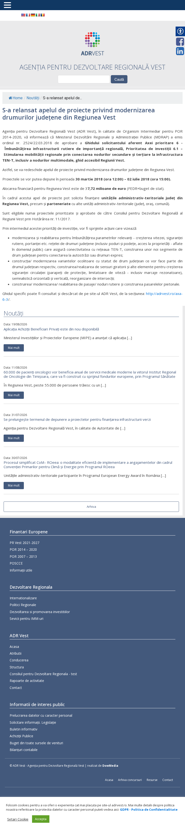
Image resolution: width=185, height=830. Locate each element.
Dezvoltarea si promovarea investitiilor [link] (40, 611)
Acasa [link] (14, 646)
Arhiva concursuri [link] (130, 780)
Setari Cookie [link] (17, 819)
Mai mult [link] (14, 348)
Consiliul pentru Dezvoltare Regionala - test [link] (43, 674)
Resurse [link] (152, 780)
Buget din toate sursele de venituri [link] (36, 743)
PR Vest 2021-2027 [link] (24, 542)
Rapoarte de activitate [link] (27, 680)
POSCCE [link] (16, 563)
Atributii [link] (15, 653)
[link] (23, 15)
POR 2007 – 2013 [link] (23, 556)
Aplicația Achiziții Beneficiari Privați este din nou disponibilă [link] (51, 329)
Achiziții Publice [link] (21, 736)
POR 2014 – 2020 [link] (23, 549)
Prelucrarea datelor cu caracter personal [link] (41, 715)
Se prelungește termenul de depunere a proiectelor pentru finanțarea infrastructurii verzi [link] (77, 419)
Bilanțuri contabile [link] (24, 749)
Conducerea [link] (19, 660)
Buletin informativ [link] (23, 729)
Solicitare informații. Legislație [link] (33, 722)
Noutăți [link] (32, 98)
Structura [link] (17, 667)
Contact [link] (16, 687)
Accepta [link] (40, 819)
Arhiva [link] (91, 506)
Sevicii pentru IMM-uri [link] (26, 618)
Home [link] (18, 98)
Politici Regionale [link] (23, 604)
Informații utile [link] (21, 570)
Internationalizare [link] (23, 598)
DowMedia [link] (110, 766)
